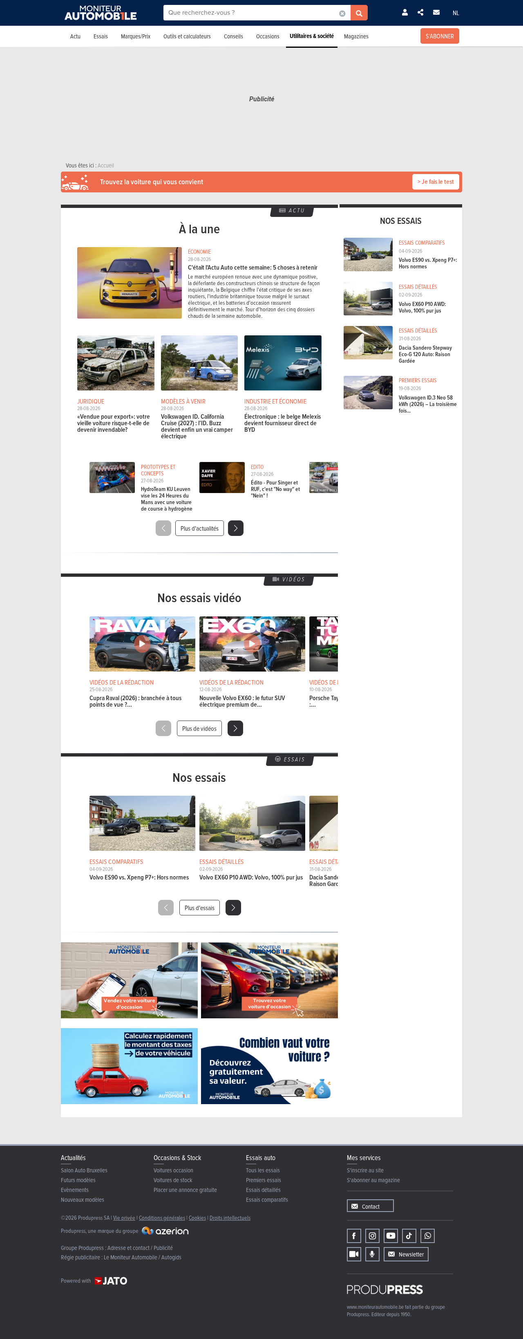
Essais (101, 36)
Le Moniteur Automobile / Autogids (142, 1257)
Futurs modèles (78, 1180)
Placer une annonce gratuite (185, 1189)
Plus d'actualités (200, 528)
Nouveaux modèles (82, 1199)
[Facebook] (354, 1236)
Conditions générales (162, 1217)
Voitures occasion (173, 1170)
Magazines (356, 36)
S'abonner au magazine (373, 1180)
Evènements (75, 1189)
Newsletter (411, 1254)
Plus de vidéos (199, 728)
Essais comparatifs (267, 1199)
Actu (75, 36)
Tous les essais (263, 1170)
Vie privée (124, 1217)
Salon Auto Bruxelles (84, 1170)
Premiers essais (263, 1180)
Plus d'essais (200, 907)
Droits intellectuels (230, 1217)
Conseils (233, 36)
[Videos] (354, 1254)
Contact (371, 1206)
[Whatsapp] (427, 1236)
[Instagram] (372, 1236)
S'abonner (440, 35)
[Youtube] (391, 1236)
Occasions (267, 36)
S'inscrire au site (365, 1170)
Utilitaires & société (312, 35)
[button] (236, 528)
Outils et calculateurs (187, 36)
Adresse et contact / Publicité (140, 1247)
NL (456, 12)
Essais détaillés (263, 1189)
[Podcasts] (372, 1254)
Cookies (197, 1217)
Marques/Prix (135, 36)
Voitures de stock (173, 1180)
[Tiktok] (409, 1236)
